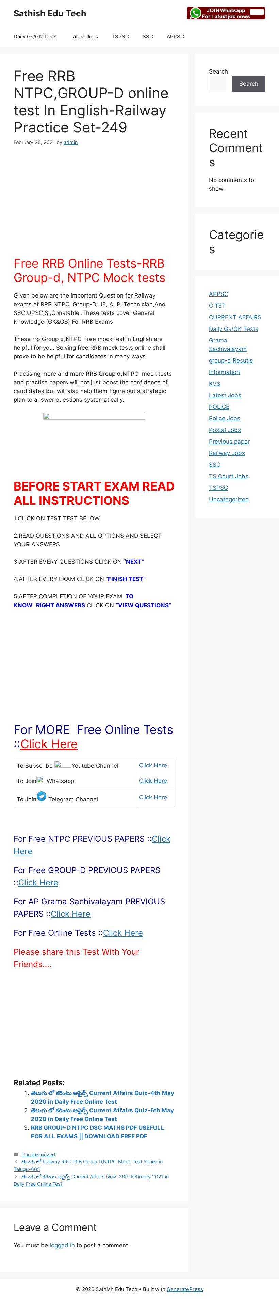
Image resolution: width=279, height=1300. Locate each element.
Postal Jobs (225, 430)
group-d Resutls (231, 360)
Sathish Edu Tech (50, 13)
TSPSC (120, 36)
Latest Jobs (84, 36)
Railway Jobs (227, 453)
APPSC (175, 36)
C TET (217, 305)
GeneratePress (185, 1289)
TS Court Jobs (228, 476)
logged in (62, 1245)
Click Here (49, 744)
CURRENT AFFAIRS (235, 317)
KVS (214, 383)
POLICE (219, 406)
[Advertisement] (94, 205)
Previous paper (229, 441)
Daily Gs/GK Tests (35, 36)
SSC (148, 36)
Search (218, 71)
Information (224, 372)
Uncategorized (38, 1154)
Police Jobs (224, 418)
